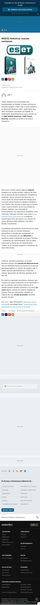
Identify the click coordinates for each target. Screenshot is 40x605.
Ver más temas (8, 510)
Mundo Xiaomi (6, 544)
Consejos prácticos (8, 486)
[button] (10, 95)
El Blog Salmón (25, 570)
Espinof (23, 549)
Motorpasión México (26, 592)
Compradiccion (6, 575)
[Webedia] (7, 526)
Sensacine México (26, 587)
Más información (22, 603)
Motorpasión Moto (26, 560)
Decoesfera (5, 572)
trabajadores (24, 504)
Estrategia (5, 490)
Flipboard (9, 79)
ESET (7, 302)
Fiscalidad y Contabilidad (28, 490)
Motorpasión (24, 558)
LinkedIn (25, 470)
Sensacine (24, 546)
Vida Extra (23, 537)
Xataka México (6, 584)
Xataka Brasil (5, 587)
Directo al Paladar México (9, 592)
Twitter (6, 79)
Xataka (4, 534)
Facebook (2, 79)
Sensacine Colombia (26, 589)
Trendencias (5, 570)
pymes (4, 497)
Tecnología (12, 310)
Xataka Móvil (5, 537)
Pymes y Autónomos (26, 572)
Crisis (5, 30)
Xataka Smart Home (7, 542)
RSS (17, 470)
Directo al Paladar (7, 558)
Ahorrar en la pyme (26, 500)
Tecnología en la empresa (26, 310)
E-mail (13, 79)
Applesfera (5, 539)
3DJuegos (23, 534)
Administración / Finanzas (28, 486)
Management (6, 493)
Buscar (37, 517)
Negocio (4, 500)
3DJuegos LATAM (26, 584)
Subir (33, 525)
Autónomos (24, 497)
